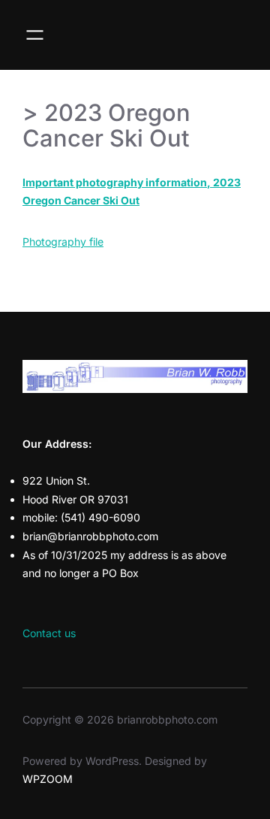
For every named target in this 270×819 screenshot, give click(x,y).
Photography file (63, 241)
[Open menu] (34, 35)
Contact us (49, 633)
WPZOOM (47, 778)
